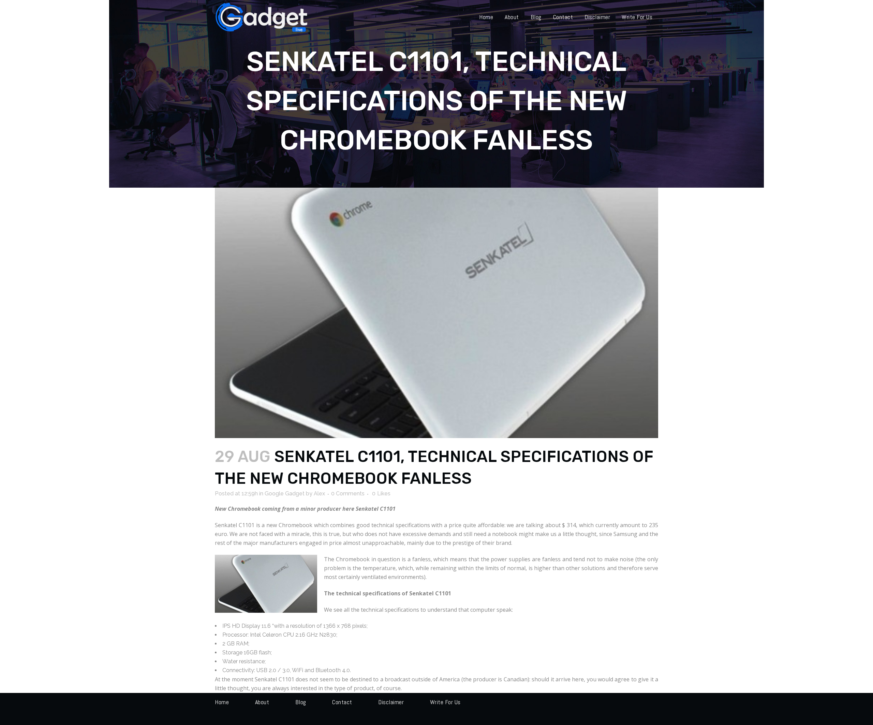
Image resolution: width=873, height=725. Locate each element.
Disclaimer (391, 702)
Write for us (445, 702)
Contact (342, 702)
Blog (300, 702)
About (262, 702)
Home (222, 702)
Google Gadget (285, 493)
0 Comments (348, 493)
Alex (319, 493)
